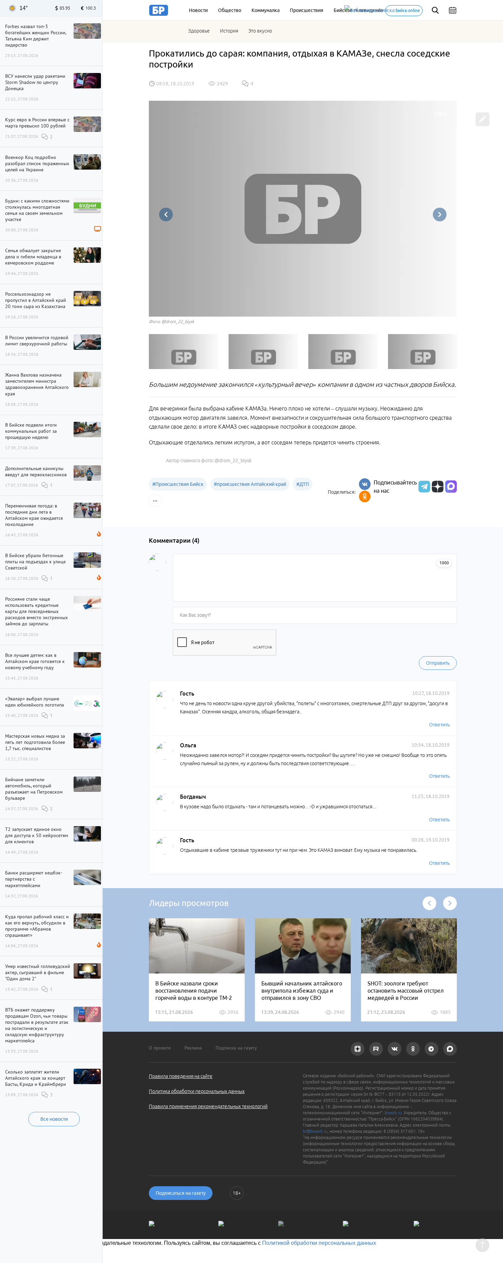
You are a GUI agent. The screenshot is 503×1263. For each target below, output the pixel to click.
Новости (198, 10)
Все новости (54, 1119)
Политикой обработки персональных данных (319, 1243)
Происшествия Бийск (178, 484)
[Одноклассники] (365, 496)
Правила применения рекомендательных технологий (208, 1106)
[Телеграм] (423, 486)
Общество (229, 10)
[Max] (451, 486)
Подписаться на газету (181, 1193)
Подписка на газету (236, 1048)
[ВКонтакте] (365, 484)
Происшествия (306, 10)
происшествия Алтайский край (250, 484)
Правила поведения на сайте (180, 1076)
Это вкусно (260, 31)
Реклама (193, 1048)
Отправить (438, 663)
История (229, 31)
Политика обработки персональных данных (197, 1091)
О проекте (160, 1048)
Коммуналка (266, 10)
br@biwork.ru (315, 1131)
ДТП (302, 484)
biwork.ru (393, 1113)
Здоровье (199, 31)
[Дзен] (436, 486)
